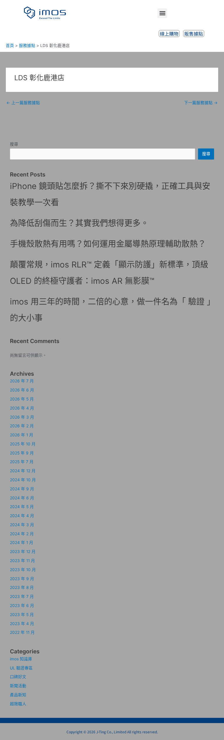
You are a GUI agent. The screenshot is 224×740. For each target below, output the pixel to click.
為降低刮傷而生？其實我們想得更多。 (79, 223)
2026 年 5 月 (22, 399)
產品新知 (18, 694)
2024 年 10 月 (23, 479)
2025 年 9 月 (22, 453)
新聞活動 (18, 685)
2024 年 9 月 (22, 489)
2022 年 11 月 (22, 632)
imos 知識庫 (21, 659)
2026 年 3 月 (22, 417)
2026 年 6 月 (22, 390)
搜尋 (14, 144)
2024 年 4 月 (22, 515)
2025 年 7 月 (22, 461)
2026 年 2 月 (22, 426)
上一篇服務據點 (23, 102)
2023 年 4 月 (22, 623)
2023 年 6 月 (22, 605)
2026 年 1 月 (21, 435)
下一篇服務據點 (201, 102)
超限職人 (18, 703)
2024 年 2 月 (22, 533)
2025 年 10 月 (23, 444)
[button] (162, 13)
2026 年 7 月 (22, 381)
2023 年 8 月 (22, 587)
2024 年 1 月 (21, 542)
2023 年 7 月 (22, 596)
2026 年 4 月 (22, 408)
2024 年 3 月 (22, 524)
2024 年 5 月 (22, 506)
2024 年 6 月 (22, 498)
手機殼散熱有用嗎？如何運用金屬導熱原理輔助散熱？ (108, 244)
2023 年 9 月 (22, 578)
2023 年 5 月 (22, 614)
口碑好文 (18, 676)
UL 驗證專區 (21, 668)
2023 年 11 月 (22, 560)
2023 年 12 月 (23, 551)
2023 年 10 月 (23, 569)
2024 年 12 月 (23, 470)
